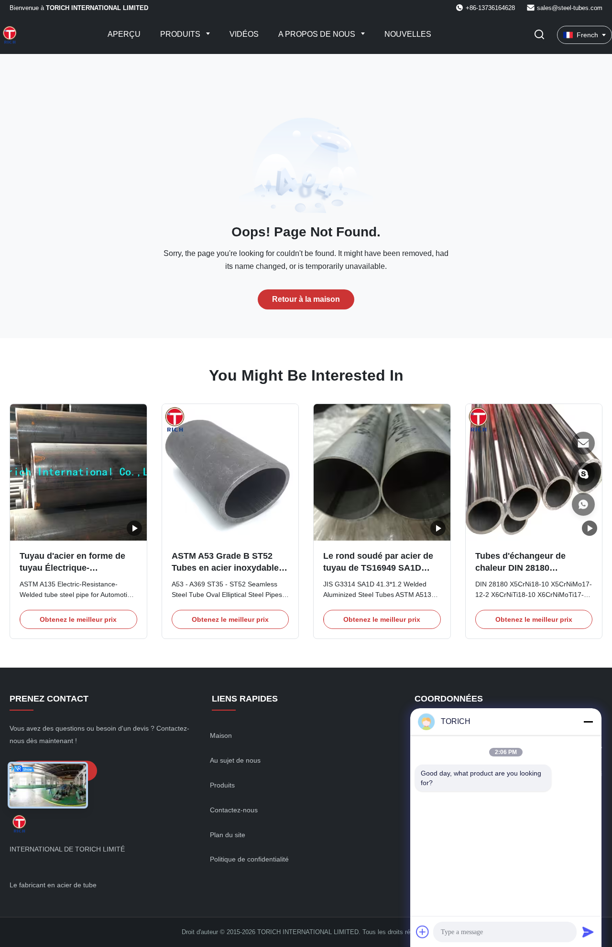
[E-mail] (583, 443)
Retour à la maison (306, 299)
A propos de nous (317, 34)
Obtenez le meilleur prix (78, 619)
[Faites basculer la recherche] (539, 35)
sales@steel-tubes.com (569, 7)
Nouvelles (407, 34)
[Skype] (583, 473)
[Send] (588, 931)
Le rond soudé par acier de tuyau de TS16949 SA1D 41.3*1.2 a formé (378, 568)
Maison (221, 735)
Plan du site (227, 835)
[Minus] (588, 721)
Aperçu (124, 34)
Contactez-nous (234, 810)
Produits (181, 34)
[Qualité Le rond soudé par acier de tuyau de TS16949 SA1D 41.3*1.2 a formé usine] (382, 472)
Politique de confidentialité (249, 859)
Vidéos (244, 34)
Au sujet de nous (235, 760)
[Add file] (422, 931)
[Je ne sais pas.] (583, 504)
